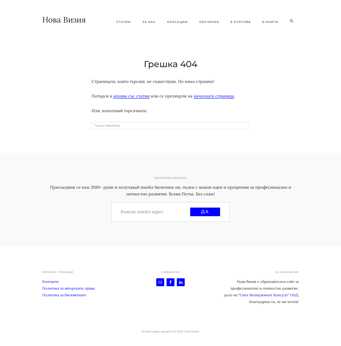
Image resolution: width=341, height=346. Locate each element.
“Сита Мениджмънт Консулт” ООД (268, 295)
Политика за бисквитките (64, 295)
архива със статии (131, 96)
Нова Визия (64, 20)
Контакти (50, 281)
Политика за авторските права (68, 288)
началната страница (214, 96)
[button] (292, 21)
